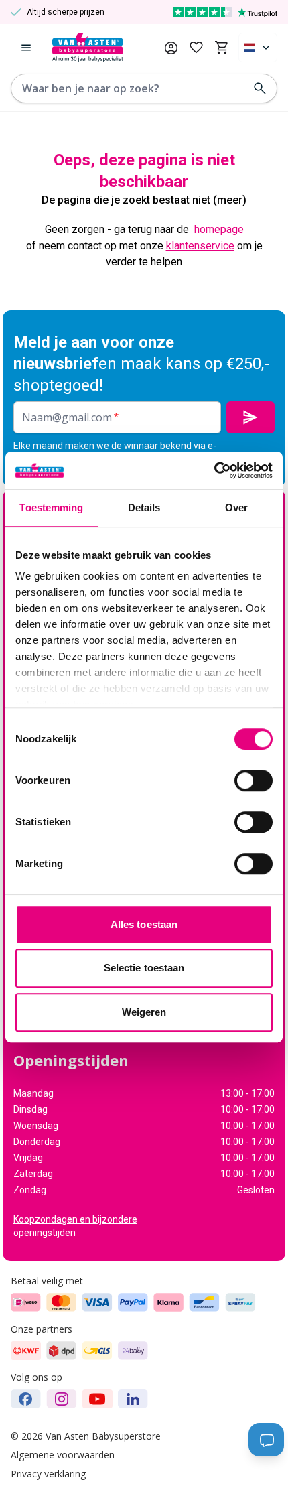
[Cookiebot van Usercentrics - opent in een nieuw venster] (214, 470)
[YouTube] (97, 1398)
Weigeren (144, 1012)
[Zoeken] (260, 88)
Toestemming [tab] (51, 507)
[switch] (253, 780)
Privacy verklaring (48, 1473)
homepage (219, 229)
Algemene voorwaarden (63, 1454)
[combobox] (257, 47)
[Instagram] (61, 1398)
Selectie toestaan (144, 967)
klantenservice (200, 245)
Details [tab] (144, 507)
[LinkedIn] (133, 1398)
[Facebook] (26, 1398)
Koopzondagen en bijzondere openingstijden (75, 1226)
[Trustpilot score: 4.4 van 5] (225, 12)
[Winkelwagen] (221, 47)
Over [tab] (236, 507)
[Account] (171, 48)
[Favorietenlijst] (196, 48)
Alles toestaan (144, 924)
